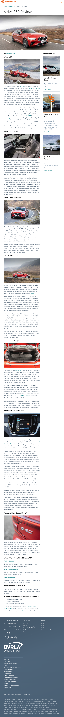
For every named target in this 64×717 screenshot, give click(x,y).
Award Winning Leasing (10, 663)
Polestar (32, 293)
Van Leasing (26, 624)
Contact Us (7, 661)
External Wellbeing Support (11, 685)
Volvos (22, 86)
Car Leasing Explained (47, 626)
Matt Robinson (10, 53)
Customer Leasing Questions (30, 634)
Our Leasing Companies (10, 681)
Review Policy (7, 687)
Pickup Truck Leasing (28, 626)
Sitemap (6, 683)
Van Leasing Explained (29, 628)
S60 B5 (30, 88)
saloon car (18, 370)
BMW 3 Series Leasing (11, 569)
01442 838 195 (12, 624)
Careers (6, 665)
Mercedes (13, 444)
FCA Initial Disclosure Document (12, 667)
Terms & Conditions (9, 675)
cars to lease (23, 611)
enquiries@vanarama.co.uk (11, 633)
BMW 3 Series (25, 396)
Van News (25, 632)
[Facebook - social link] (5, 638)
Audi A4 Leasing (9, 561)
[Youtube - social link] (15, 638)
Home (5, 6)
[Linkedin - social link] (12, 638)
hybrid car (37, 88)
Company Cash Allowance (48, 630)
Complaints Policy (8, 669)
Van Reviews (26, 630)
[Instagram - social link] (8, 638)
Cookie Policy (7, 673)
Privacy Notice (8, 671)
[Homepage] (8, 2)
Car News (43, 628)
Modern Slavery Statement (11, 677)
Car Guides (12, 6)
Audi (38, 442)
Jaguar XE (11, 118)
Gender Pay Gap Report (10, 679)
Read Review (48, 170)
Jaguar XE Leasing (9, 577)
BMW (6, 444)
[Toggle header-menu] (61, 2)
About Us (6, 659)
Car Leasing (44, 624)
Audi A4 (28, 116)
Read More (47, 89)
